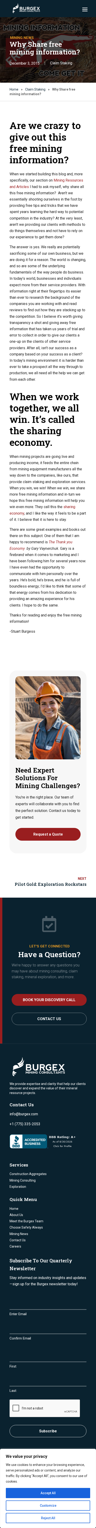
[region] (48, 1488)
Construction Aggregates (28, 1174)
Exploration (18, 1186)
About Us (16, 1215)
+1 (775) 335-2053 (25, 1124)
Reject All (48, 1518)
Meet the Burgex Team (26, 1221)
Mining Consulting (23, 1180)
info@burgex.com (24, 1114)
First (13, 1366)
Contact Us (49, 1019)
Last (13, 1391)
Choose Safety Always (26, 1227)
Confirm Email (20, 1338)
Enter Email (18, 1314)
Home (14, 89)
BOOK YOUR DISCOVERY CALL (49, 1000)
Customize (48, 1505)
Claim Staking (61, 63)
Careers (15, 1246)
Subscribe (48, 1431)
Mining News (19, 1234)
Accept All (48, 1493)
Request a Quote (48, 834)
